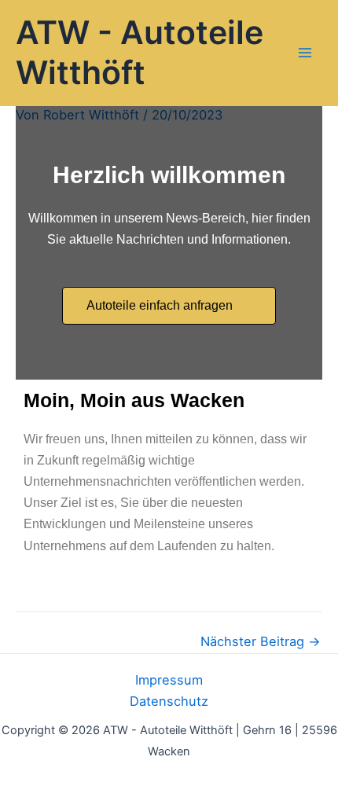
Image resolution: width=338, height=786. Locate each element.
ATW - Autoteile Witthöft (139, 52)
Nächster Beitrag (260, 641)
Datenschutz (169, 701)
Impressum (169, 680)
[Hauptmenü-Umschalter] (304, 53)
